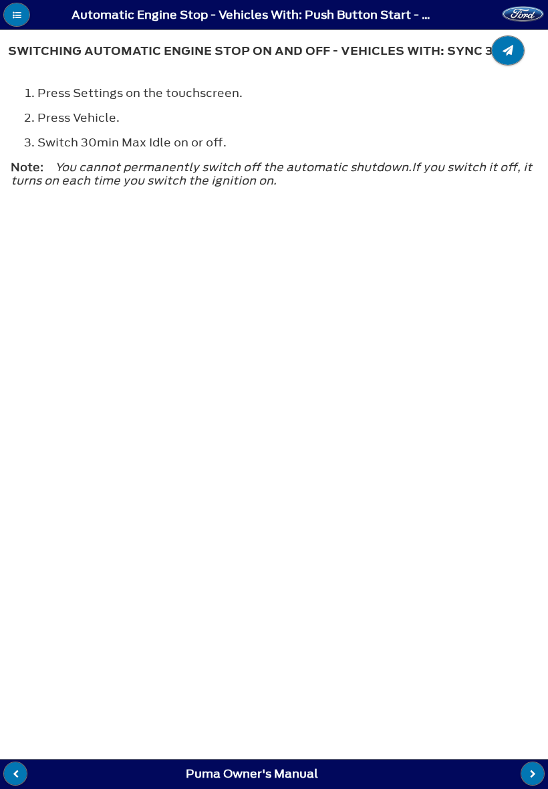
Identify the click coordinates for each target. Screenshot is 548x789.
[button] (16, 15)
